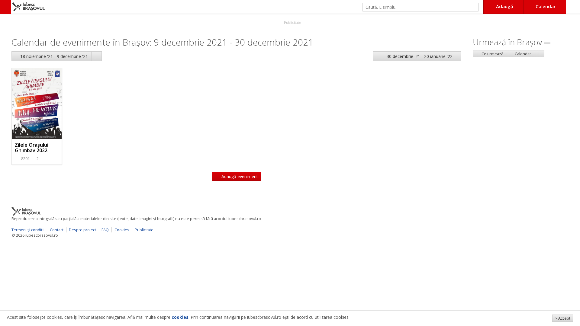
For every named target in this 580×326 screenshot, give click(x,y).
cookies (180, 317)
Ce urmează (492, 53)
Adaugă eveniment (239, 176)
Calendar (522, 53)
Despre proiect (82, 229)
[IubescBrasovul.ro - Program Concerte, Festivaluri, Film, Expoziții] (5, 7)
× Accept (562, 318)
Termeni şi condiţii (27, 229)
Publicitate (292, 22)
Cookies (121, 229)
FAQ (105, 229)
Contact (56, 229)
